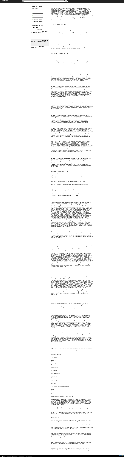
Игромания (3, 456)
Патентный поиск (4, 1)
